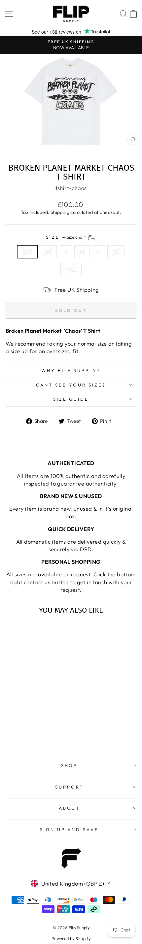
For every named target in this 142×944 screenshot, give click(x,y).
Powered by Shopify (71, 938)
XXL (71, 269)
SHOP (69, 765)
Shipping (60, 212)
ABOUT (69, 808)
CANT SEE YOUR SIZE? (71, 385)
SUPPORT (69, 787)
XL (116, 251)
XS (48, 251)
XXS (27, 251)
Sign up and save (69, 829)
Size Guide (71, 399)
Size (66, 237)
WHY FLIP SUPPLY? (71, 370)
